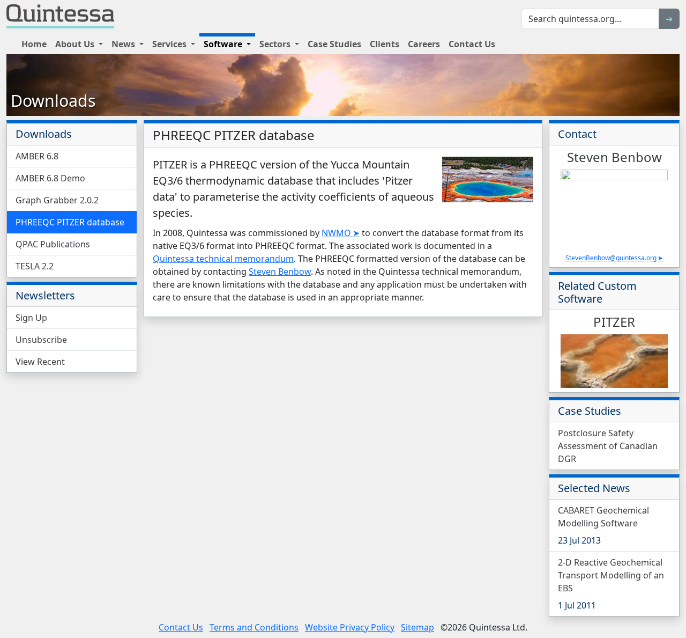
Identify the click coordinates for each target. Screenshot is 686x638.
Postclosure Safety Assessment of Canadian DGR (608, 446)
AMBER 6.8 (37, 156)
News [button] (124, 44)
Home (34, 44)
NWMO (336, 233)
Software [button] (224, 44)
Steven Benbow (280, 271)
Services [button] (170, 44)
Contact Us (472, 44)
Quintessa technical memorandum (223, 259)
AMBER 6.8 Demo (50, 178)
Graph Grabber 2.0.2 (57, 200)
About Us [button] (75, 44)
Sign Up (31, 318)
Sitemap (417, 627)
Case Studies (334, 44)
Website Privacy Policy (349, 627)
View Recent (40, 362)
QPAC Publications (53, 244)
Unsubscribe (41, 340)
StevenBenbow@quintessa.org (611, 257)
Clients (384, 44)
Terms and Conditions (254, 627)
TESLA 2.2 (35, 266)
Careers (424, 44)
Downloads (53, 101)
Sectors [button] (276, 44)
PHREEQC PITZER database (70, 222)
